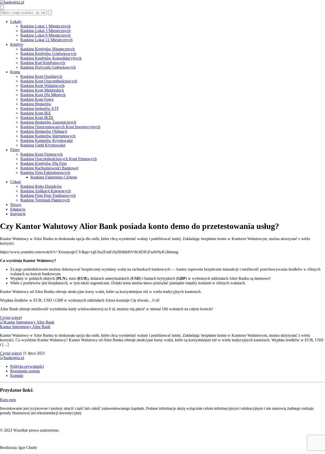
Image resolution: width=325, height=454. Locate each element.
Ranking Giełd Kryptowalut (42, 145)
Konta (15, 72)
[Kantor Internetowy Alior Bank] (27, 322)
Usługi (15, 182)
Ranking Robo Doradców (41, 186)
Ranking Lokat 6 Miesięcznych (45, 35)
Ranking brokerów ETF (39, 108)
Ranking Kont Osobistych (41, 76)
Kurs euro (8, 400)
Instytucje (18, 214)
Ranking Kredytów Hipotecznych (47, 49)
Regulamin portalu (25, 371)
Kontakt (16, 375)
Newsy (16, 204)
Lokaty (16, 21)
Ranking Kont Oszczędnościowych (48, 81)
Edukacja (17, 209)
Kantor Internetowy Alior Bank (25, 327)
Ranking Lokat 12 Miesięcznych (46, 40)
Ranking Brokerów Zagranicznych (48, 122)
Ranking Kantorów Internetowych (47, 136)
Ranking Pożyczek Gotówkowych (48, 67)
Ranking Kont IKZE (37, 117)
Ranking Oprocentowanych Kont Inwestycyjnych (60, 127)
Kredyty (16, 44)
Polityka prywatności (27, 366)
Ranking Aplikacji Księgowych (45, 191)
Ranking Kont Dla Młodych (43, 95)
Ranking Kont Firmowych (41, 154)
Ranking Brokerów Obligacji (43, 131)
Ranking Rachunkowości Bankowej (49, 168)
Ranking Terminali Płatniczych (45, 200)
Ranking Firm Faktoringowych (45, 172)
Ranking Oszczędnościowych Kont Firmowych (58, 159)
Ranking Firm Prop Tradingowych (48, 195)
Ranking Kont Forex (37, 99)
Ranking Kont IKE (35, 113)
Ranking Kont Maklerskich (42, 90)
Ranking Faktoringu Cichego (53, 177)
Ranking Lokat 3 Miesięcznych (45, 30)
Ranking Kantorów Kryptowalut (46, 140)
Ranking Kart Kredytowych (42, 63)
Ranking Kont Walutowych (42, 85)
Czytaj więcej (11, 317)
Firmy (15, 150)
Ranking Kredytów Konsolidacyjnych (51, 58)
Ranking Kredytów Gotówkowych (48, 53)
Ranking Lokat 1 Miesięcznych (45, 26)
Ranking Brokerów (35, 104)
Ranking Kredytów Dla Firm (43, 163)
